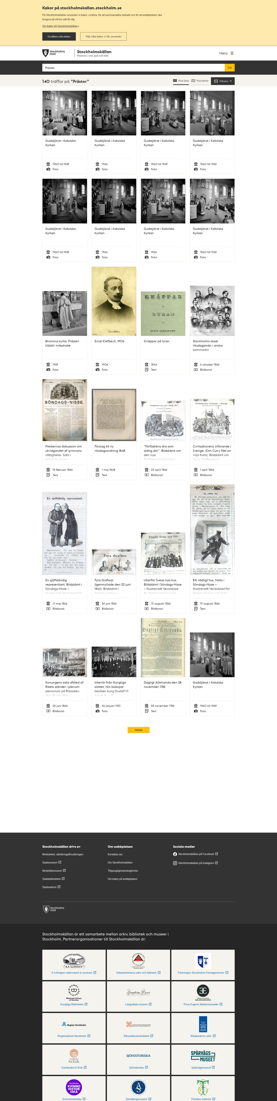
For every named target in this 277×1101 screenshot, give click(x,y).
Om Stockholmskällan (120, 862)
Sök (230, 67)
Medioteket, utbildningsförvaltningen (62, 854)
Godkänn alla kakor (59, 36)
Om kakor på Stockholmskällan (60, 26)
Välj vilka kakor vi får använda (103, 36)
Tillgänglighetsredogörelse (123, 870)
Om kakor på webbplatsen (122, 879)
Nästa (138, 730)
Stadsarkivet (49, 887)
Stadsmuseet (49, 862)
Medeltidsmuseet (52, 870)
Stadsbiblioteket (51, 879)
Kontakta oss (115, 854)
